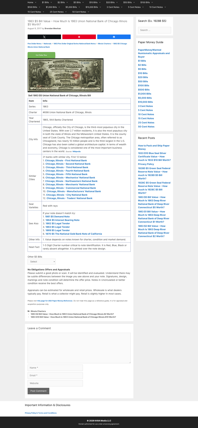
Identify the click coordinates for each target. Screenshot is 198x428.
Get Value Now (41, 55)
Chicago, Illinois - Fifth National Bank (66, 174)
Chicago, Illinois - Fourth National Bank (67, 170)
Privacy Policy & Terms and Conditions (41, 413)
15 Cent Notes (34, 12)
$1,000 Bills (51, 7)
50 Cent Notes (79, 12)
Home (30, 2)
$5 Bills (77, 2)
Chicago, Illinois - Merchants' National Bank (70, 184)
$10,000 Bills (92, 7)
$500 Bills (32, 7)
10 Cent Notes (156, 7)
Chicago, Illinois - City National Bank (66, 195)
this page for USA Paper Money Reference (54, 301)
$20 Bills (110, 2)
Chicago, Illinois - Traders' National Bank (69, 198)
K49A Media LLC (103, 420)
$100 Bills (145, 2)
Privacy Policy (146, 164)
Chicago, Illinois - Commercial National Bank (71, 188)
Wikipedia (76, 151)
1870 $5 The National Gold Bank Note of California (74, 233)
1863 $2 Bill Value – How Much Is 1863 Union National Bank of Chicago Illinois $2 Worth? (72, 314)
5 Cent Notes (134, 7)
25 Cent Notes (57, 12)
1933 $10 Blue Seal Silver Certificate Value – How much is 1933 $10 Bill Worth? (154, 156)
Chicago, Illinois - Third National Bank (67, 167)
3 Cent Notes (113, 7)
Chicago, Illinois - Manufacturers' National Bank (74, 191)
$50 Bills (127, 2)
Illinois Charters (38, 311)
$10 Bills (93, 2)
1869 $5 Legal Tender (58, 230)
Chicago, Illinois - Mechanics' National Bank (70, 177)
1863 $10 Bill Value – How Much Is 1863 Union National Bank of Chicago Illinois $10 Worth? (73, 317)
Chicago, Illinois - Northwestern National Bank (71, 181)
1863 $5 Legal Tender (58, 227)
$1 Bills (45, 2)
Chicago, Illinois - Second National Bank (68, 163)
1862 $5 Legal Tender (58, 223)
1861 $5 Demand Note (57, 216)
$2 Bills (61, 2)
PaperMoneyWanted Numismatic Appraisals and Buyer (154, 53)
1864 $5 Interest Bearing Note (62, 220)
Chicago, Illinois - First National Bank (66, 160)
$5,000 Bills (71, 7)
